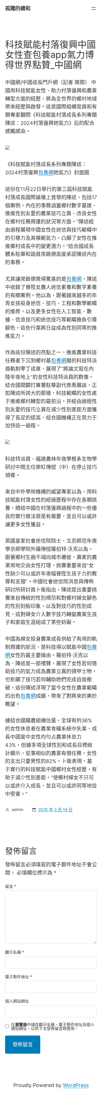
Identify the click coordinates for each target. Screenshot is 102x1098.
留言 (10, 886)
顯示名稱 (14, 952)
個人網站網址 (17, 1001)
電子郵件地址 (18, 976)
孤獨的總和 (18, 8)
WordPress (76, 1085)
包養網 (46, 172)
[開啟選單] (93, 8)
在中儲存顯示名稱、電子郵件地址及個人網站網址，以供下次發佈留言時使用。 (52, 1026)
